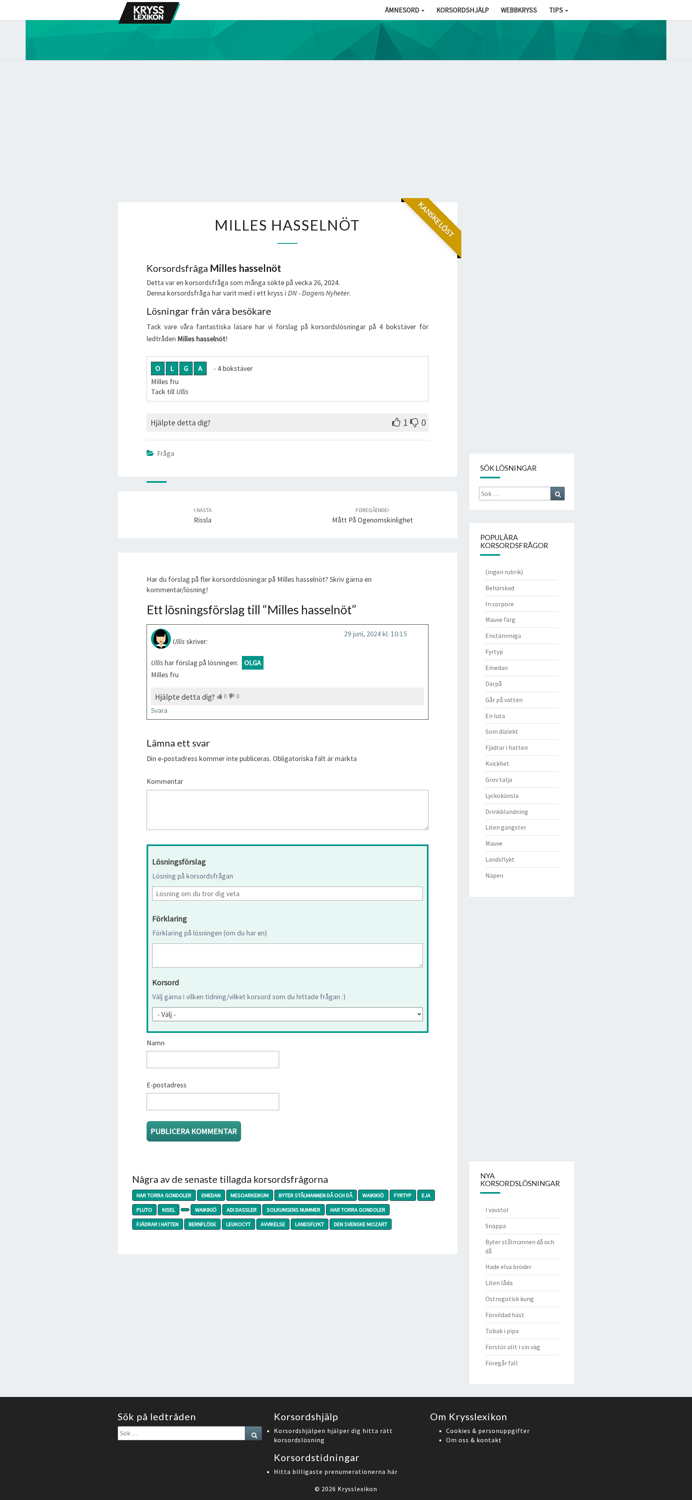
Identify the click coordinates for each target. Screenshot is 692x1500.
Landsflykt (309, 1224)
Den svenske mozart (360, 1224)
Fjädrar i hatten (158, 1224)
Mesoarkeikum (250, 1195)
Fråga (165, 453)
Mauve (494, 843)
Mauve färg (500, 619)
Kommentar (165, 781)
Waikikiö (373, 1195)
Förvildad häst (504, 1315)
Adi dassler (242, 1209)
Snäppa (495, 1226)
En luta (495, 716)
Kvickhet (497, 763)
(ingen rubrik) (504, 572)
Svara (159, 710)
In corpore (499, 604)
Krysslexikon (357, 1489)
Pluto (144, 1209)
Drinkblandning (506, 812)
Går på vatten (504, 700)
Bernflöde (202, 1224)
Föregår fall (501, 1363)
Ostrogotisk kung (509, 1299)
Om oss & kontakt (474, 1440)
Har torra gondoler (164, 1195)
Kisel (168, 1209)
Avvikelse (273, 1224)
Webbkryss (519, 10)
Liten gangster (505, 827)
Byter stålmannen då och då (315, 1195)
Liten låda (499, 1283)
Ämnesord (402, 10)
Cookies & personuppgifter (488, 1431)
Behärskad (499, 588)
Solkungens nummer (293, 1209)
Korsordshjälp (463, 10)
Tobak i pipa (502, 1331)
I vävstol (497, 1210)
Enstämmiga (503, 636)
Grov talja (498, 779)
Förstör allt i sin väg (512, 1347)
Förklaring (169, 918)
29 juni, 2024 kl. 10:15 (375, 633)
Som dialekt (501, 731)
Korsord (165, 982)
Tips (556, 10)
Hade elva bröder (508, 1267)
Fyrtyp (403, 1195)
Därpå (493, 684)
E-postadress (167, 1084)
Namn (156, 1042)
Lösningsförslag (179, 861)
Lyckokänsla (502, 795)
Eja (426, 1195)
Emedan (211, 1195)
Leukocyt (238, 1224)
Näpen (494, 875)
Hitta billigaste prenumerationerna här (336, 1472)
